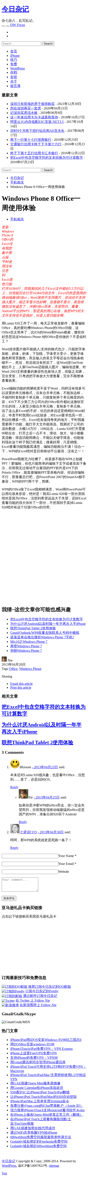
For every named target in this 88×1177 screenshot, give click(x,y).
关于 (13, 81)
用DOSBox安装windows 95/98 (32, 1044)
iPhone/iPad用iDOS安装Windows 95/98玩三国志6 (45, 1040)
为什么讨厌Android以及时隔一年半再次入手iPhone (48, 624)
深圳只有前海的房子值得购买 (32, 104)
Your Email (66, 864)
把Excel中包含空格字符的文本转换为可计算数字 (46, 157)
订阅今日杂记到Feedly (42, 991)
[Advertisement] (50, 255)
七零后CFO (28, 832)
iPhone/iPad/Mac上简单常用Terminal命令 (39, 1101)
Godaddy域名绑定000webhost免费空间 (38, 1146)
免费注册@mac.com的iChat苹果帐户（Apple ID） (46, 1105)
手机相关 (17, 219)
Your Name (66, 856)
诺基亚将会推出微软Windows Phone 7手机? (42, 637)
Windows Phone (30, 669)
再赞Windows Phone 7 (26, 646)
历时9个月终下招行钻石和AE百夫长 (37, 130)
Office (13, 669)
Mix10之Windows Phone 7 (28, 641)
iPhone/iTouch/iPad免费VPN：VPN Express (41, 1048)
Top (4, 1173)
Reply (14, 787)
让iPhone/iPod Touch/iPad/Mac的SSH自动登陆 (43, 1096)
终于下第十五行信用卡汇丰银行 (34, 153)
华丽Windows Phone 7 (26, 650)
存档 (13, 72)
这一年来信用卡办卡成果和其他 (34, 117)
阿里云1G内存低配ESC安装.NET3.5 (37, 122)
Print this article (20, 687)
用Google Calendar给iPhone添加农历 (36, 1088)
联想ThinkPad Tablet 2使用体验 (33, 628)
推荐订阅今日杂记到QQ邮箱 (49, 986)
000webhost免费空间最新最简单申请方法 (40, 1137)
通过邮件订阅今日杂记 (40, 996)
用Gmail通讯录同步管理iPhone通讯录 (38, 1062)
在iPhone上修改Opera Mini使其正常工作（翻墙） (46, 1114)
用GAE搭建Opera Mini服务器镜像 (35, 1083)
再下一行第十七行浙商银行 (30, 139)
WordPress (17, 68)
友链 (13, 77)
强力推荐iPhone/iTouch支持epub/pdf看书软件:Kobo (47, 1110)
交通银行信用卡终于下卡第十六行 (36, 144)
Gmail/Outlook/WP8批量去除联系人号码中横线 (44, 632)
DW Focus (17, 25)
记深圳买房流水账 (24, 113)
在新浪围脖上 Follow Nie (38, 1005)
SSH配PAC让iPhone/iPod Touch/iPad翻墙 (40, 1092)
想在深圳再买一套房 (25, 108)
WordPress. (9, 1165)
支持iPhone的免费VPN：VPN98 (34, 1057)
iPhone (15, 55)
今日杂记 (15, 9)
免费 (13, 64)
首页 (13, 51)
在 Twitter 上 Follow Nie (33, 1000)
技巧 (13, 59)
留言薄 (15, 86)
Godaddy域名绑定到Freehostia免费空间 (38, 1141)
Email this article (21, 683)
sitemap (54, 1165)
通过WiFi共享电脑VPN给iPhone (33, 1132)
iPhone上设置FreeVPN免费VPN (33, 1053)
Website (63, 871)
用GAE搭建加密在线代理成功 (32, 1128)
